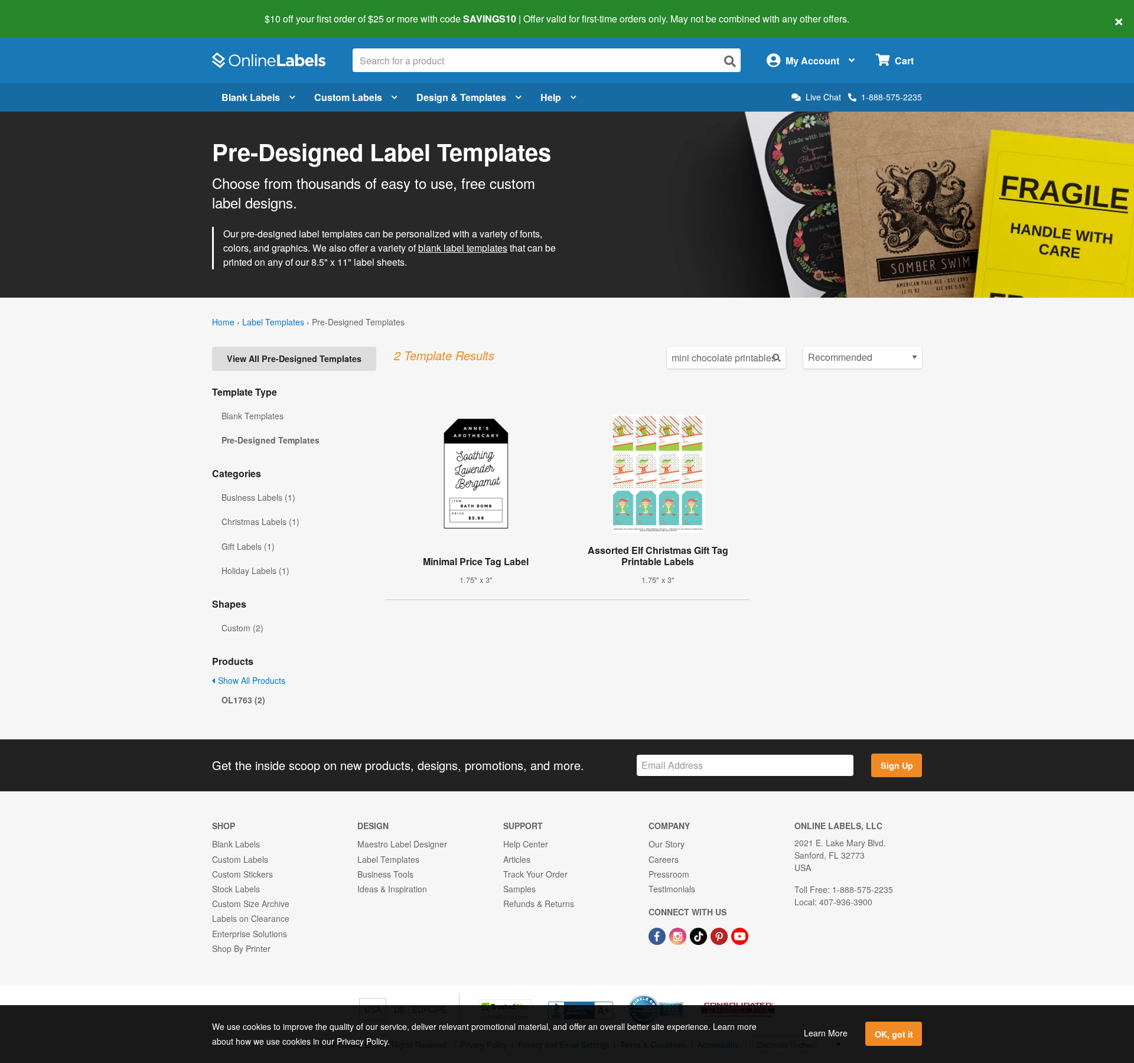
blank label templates (462, 248)
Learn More (826, 1033)
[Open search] (730, 61)
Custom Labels (348, 97)
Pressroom (669, 874)
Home (223, 322)
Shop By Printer (241, 948)
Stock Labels (236, 889)
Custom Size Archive (250, 903)
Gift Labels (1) (248, 546)
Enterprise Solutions (249, 934)
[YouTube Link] (739, 935)
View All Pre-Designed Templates (294, 358)
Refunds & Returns (538, 903)
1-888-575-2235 (891, 97)
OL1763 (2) (243, 700)
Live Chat (823, 97)
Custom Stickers (242, 874)
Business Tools (385, 874)
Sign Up (897, 765)
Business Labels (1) (258, 497)
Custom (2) (242, 628)
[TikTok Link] (699, 935)
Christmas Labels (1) (260, 521)
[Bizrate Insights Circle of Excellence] (679, 995)
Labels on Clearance (250, 918)
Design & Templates (461, 97)
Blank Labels (250, 97)
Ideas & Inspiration (392, 889)
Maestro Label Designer (402, 844)
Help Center (525, 844)
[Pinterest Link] (720, 935)
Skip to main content (43, 11)
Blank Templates (252, 416)
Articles (516, 859)
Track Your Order (535, 874)
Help (550, 97)
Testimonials (672, 889)
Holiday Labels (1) (255, 570)
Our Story (667, 844)
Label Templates (273, 322)
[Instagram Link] (679, 935)
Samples (519, 889)
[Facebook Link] (658, 935)
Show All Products (250, 680)
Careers (664, 859)
